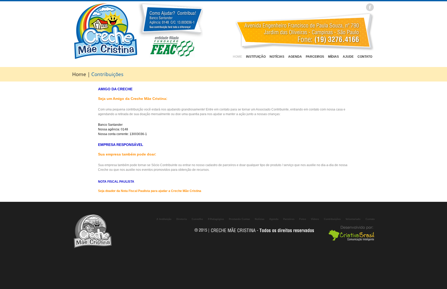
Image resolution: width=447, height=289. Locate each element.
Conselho (197, 219)
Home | (81, 74)
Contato (364, 56)
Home (237, 56)
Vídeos (315, 219)
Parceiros (315, 56)
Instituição (256, 56)
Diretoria (181, 219)
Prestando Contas (239, 219)
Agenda (295, 56)
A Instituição (164, 219)
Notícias (277, 56)
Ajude (348, 56)
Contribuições (332, 219)
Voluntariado (353, 219)
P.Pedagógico (216, 219)
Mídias (333, 56)
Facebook (370, 7)
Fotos (302, 219)
